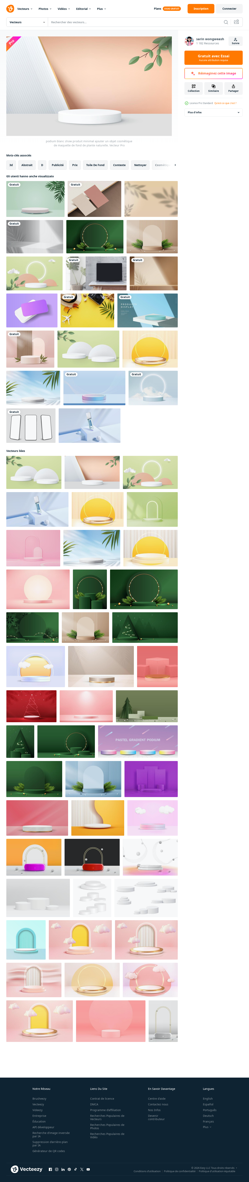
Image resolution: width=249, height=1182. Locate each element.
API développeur (43, 1127)
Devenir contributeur (156, 1117)
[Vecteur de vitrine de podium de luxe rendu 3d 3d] (150, 980)
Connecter (229, 8)
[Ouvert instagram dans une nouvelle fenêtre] (56, 1169)
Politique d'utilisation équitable (217, 1171)
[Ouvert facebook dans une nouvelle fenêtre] (50, 1169)
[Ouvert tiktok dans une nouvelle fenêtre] (75, 1169)
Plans (157, 8)
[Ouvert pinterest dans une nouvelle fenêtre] (69, 1169)
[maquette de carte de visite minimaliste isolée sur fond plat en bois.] (94, 199)
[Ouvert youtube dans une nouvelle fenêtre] (88, 1169)
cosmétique (163, 165)
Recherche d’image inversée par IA (51, 1134)
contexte (119, 165)
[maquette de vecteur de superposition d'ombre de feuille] (151, 199)
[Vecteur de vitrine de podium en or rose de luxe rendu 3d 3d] (39, 1021)
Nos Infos (154, 1110)
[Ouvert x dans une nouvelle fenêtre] (81, 1169)
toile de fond (95, 165)
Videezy (37, 1110)
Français (208, 1121)
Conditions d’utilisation (147, 1171)
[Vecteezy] (10, 9)
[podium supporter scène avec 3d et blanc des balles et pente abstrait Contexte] (150, 857)
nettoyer (140, 165)
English (208, 1098)
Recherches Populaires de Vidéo (107, 1135)
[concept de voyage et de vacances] (87, 310)
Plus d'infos (195, 112)
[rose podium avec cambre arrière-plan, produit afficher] (33, 548)
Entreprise (39, 1116)
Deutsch (208, 1116)
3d (11, 165)
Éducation (39, 1121)
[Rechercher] (226, 22)
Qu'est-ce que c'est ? (225, 103)
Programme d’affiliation (105, 1110)
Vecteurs (23, 9)
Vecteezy (38, 1104)
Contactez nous (158, 1104)
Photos (43, 9)
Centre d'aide (157, 1098)
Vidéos (62, 9)
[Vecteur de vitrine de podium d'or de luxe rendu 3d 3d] (92, 980)
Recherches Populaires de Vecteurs (107, 1117)
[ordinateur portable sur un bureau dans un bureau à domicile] (96, 273)
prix (75, 165)
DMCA (94, 1104)
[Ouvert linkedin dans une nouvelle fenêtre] (63, 1169)
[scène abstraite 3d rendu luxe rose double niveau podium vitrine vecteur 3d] (80, 939)
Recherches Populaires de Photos (107, 1126)
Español (208, 1104)
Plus (100, 9)
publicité (58, 165)
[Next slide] (172, 165)
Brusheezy (39, 1098)
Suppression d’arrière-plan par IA (50, 1143)
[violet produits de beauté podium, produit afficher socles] (151, 779)
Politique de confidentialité (179, 1171)
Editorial (82, 9)
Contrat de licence (102, 1098)
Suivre (235, 43)
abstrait (26, 165)
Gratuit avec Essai (213, 58)
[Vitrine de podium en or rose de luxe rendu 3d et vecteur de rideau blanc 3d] (146, 939)
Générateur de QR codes (48, 1151)
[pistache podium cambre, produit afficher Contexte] (152, 509)
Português (210, 1110)
